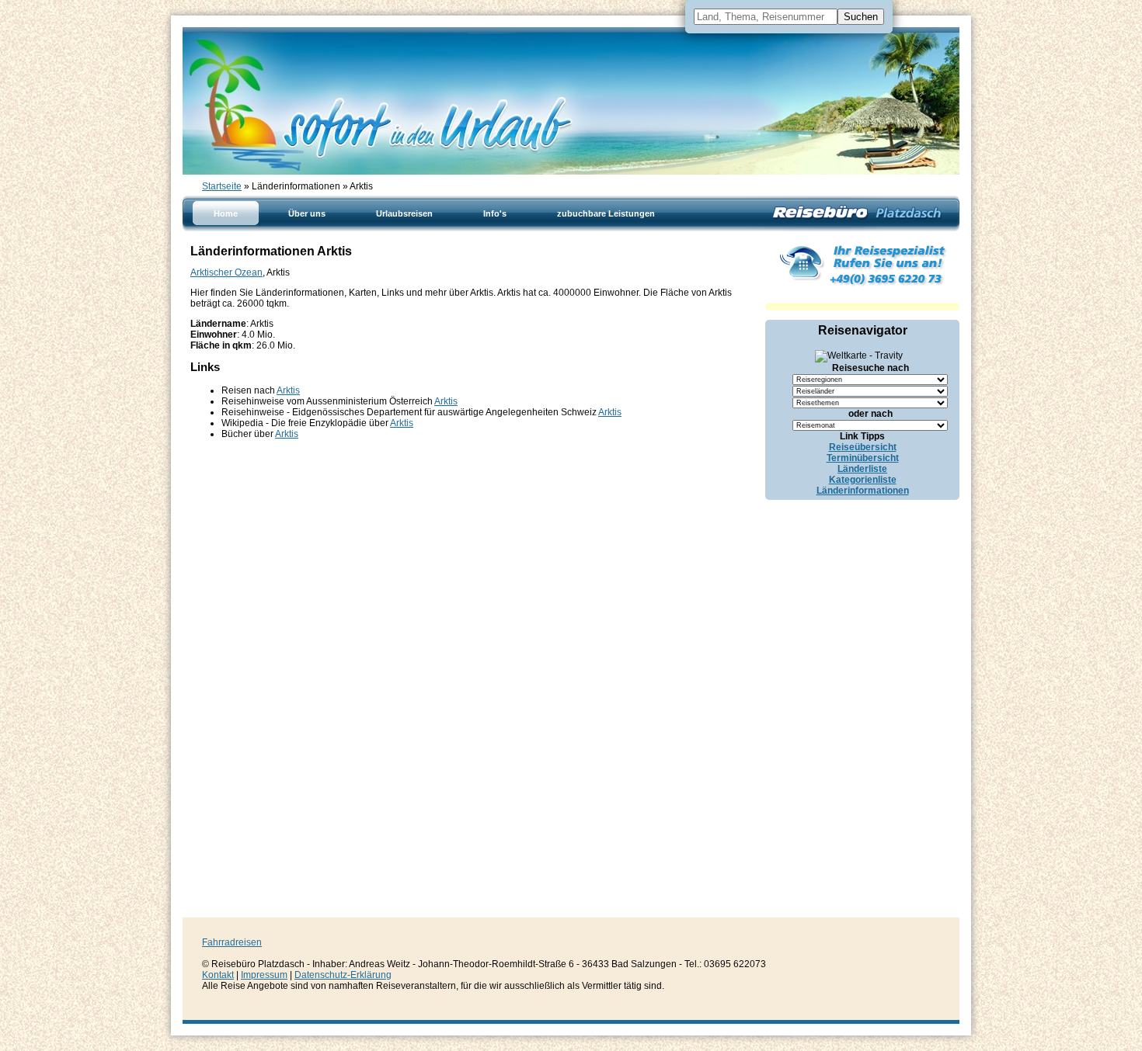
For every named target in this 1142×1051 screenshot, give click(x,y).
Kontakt (218, 974)
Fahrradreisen (232, 942)
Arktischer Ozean (226, 272)
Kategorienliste (863, 479)
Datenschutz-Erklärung (343, 974)
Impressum (264, 974)
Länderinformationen (862, 490)
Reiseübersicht (863, 447)
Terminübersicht (863, 458)
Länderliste (862, 468)
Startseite (222, 186)
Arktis (288, 390)
